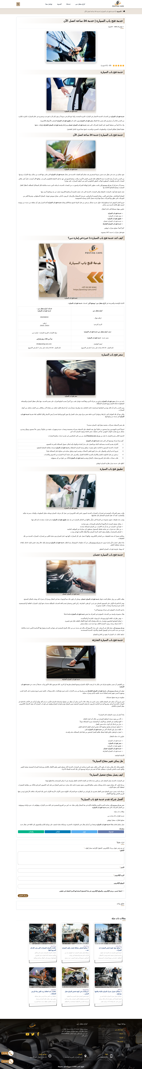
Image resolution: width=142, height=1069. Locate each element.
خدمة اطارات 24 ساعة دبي (115, 816)
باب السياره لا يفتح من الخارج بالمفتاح (104, 634)
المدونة (59, 4)
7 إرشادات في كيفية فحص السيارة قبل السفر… (77, 993)
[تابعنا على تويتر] (33, 1034)
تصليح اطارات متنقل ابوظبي (115, 820)
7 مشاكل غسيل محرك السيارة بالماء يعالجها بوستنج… (108, 993)
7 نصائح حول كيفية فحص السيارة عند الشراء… (110, 949)
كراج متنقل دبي (80, 4)
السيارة (113, 116)
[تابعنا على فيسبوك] (38, 1034)
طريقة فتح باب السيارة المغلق (108, 549)
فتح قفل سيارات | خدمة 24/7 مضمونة (112, 232)
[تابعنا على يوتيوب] (27, 1034)
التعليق (121, 850)
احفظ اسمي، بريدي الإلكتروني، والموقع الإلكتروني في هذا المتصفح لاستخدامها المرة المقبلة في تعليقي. (90, 891)
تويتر (84, 832)
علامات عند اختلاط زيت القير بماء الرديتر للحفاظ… (43, 993)
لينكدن (57, 832)
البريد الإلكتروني (119, 875)
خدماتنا (68, 4)
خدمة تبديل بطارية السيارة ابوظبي (106, 463)
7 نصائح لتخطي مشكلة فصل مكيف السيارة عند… (75, 949)
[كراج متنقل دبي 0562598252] (118, 4)
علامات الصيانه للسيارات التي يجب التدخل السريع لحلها (43, 949)
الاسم (122, 867)
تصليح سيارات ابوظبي (111, 228)
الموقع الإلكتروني (119, 883)
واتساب (29, 832)
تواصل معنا (48, 4)
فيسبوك (109, 832)
